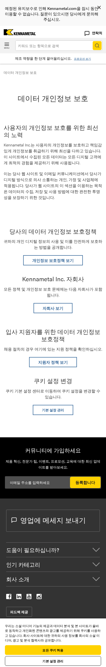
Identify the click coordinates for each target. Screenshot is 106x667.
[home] (18, 33)
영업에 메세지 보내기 (53, 520)
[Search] (97, 45)
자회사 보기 (53, 308)
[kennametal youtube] (29, 597)
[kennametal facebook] (8, 597)
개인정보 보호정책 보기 (53, 260)
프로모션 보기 (82, 58)
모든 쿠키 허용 (52, 650)
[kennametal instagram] (39, 597)
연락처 (97, 32)
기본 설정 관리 (53, 409)
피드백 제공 (19, 611)
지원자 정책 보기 (53, 362)
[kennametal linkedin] (18, 597)
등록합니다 (85, 482)
